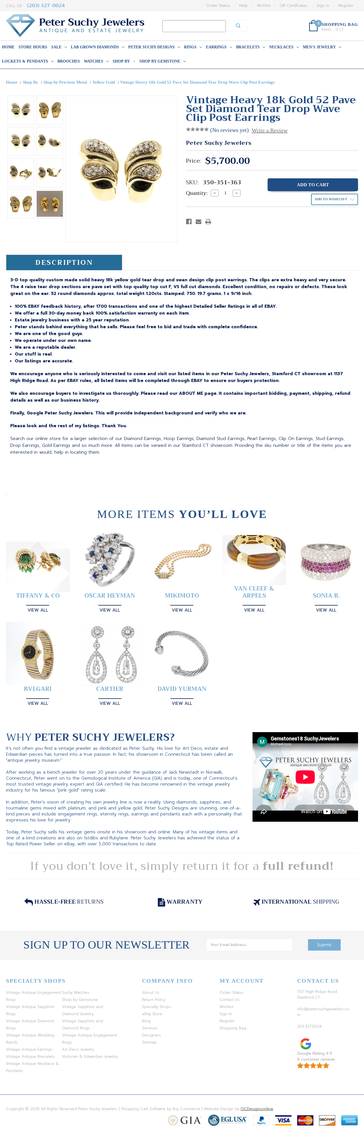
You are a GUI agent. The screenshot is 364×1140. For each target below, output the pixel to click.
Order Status (218, 5)
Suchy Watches (76, 992)
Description (64, 263)
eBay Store (152, 1014)
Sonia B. (326, 595)
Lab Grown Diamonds (95, 47)
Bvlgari (38, 689)
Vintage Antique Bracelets (30, 1056)
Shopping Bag (233, 1028)
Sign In (226, 1014)
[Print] (208, 222)
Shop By (121, 61)
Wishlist (263, 5)
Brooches (68, 61)
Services (150, 1028)
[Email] (198, 222)
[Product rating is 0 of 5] (197, 129)
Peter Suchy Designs (151, 47)
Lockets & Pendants (25, 61)
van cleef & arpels (254, 592)
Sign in (323, 5)
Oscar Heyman (109, 595)
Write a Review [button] (270, 130)
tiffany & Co (38, 595)
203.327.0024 (309, 1026)
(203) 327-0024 (46, 5)
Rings (190, 47)
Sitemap (149, 1042)
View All (38, 610)
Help (243, 5)
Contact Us (230, 999)
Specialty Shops (156, 1006)
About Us (150, 992)
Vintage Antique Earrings (29, 1049)
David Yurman (182, 689)
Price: (193, 161)
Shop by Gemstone (159, 61)
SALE (56, 47)
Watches (93, 61)
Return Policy (153, 999)
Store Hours (32, 47)
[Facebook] (189, 222)
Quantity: (197, 193)
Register (345, 5)
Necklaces (281, 47)
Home (8, 47)
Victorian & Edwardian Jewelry (90, 1056)
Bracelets (248, 47)
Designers (151, 1035)
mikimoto (182, 595)
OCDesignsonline (257, 1109)
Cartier (109, 689)
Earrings (216, 47)
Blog (146, 1021)
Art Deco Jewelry (78, 1049)
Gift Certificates (294, 5)
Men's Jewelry (319, 47)
